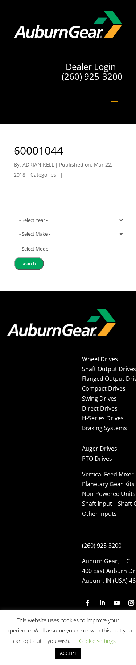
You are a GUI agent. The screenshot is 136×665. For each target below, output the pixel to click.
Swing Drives (99, 399)
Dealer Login (91, 66)
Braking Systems (104, 428)
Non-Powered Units (109, 494)
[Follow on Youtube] (117, 603)
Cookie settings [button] (97, 640)
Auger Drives (99, 449)
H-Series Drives (103, 418)
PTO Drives (97, 459)
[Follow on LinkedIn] (102, 603)
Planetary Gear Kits (108, 484)
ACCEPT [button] (68, 653)
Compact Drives (103, 388)
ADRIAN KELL (38, 164)
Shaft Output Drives (109, 369)
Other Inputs (99, 514)
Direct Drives (100, 408)
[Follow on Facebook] (88, 603)
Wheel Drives (100, 359)
